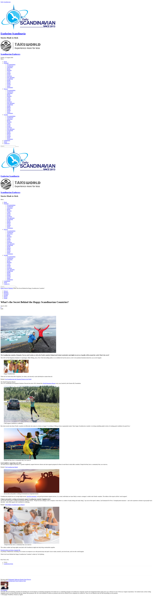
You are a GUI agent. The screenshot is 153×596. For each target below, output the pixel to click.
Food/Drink (10, 79)
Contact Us (6, 143)
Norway (6, 89)
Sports (8, 86)
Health (8, 80)
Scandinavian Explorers (10, 54)
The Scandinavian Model (11, 467)
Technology (10, 87)
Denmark (6, 63)
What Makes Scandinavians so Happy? (15, 504)
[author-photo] (4, 589)
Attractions (10, 67)
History (9, 81)
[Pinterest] (14, 311)
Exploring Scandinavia (13, 33)
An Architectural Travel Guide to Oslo (16, 581)
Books (8, 69)
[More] (26, 311)
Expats (8, 74)
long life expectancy (32, 496)
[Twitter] (9, 311)
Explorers (9, 76)
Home (5, 61)
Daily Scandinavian (6, 2)
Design (9, 73)
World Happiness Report (49, 383)
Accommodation (11, 64)
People (8, 83)
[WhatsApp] (20, 311)
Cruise (8, 71)
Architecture (10, 66)
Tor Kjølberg (4, 590)
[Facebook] (3, 311)
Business (9, 70)
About (5, 142)
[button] (76, 59)
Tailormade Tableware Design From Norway (19, 579)
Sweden (6, 114)
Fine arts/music (11, 77)
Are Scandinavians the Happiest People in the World (18, 379)
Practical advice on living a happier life (10, 550)
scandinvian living (8, 563)
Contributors (7, 140)
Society (9, 84)
